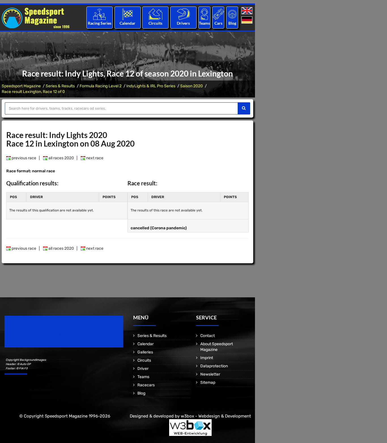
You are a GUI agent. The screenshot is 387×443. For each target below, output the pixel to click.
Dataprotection (214, 366)
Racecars (146, 385)
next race (94, 158)
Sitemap (207, 382)
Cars (218, 23)
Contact (207, 335)
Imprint (206, 357)
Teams (204, 23)
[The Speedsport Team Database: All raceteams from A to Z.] (204, 14)
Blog (232, 23)
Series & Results (60, 86)
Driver (142, 368)
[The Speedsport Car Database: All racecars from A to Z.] (218, 14)
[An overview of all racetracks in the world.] (155, 14)
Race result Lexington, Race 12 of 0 (33, 91)
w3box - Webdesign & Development (216, 416)
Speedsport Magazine (21, 86)
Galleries (145, 352)
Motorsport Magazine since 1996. (36, 335)
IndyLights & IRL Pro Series (150, 86)
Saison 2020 (191, 86)
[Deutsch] (247, 20)
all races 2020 (61, 158)
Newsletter (210, 374)
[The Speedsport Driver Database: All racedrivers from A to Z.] (183, 14)
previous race (23, 158)
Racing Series (99, 23)
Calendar (127, 23)
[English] (247, 11)
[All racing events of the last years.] (127, 14)
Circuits (155, 23)
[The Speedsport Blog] (232, 14)
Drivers (183, 23)
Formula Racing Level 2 (101, 86)
